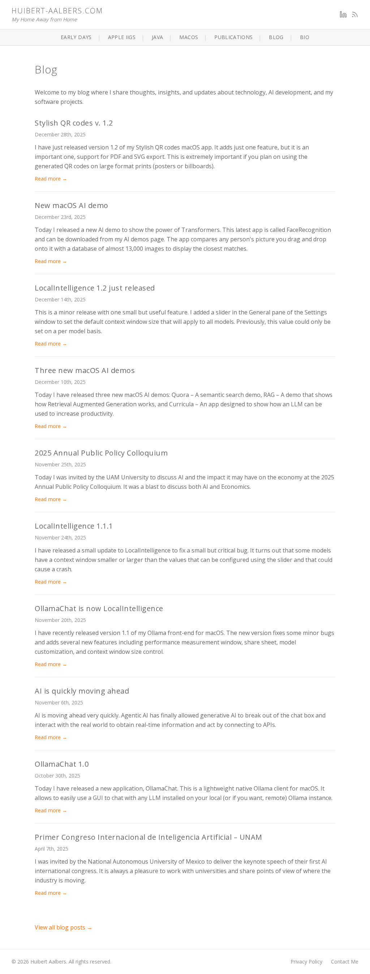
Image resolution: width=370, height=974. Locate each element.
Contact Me (344, 961)
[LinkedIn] (343, 14)
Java (157, 37)
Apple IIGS (122, 37)
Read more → (51, 178)
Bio (304, 37)
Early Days (76, 37)
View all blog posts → (63, 927)
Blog (276, 37)
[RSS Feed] (354, 14)
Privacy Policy (306, 961)
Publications (233, 37)
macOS (188, 37)
